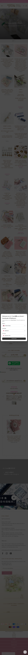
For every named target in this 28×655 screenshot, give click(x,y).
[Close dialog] (26, 315)
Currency (4, 333)
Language (4, 328)
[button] (14, 326)
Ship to (3, 323)
